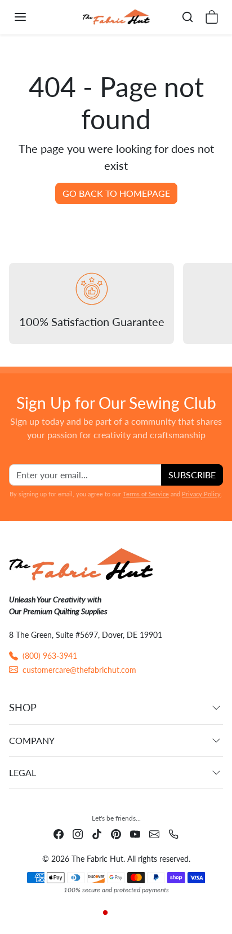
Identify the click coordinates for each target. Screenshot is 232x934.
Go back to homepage (116, 193)
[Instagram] (77, 833)
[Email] (154, 833)
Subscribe (192, 474)
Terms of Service (146, 493)
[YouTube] (135, 833)
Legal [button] (22, 772)
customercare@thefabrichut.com (79, 670)
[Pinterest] (116, 833)
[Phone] (173, 833)
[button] (31, 17)
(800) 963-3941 (50, 655)
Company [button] (32, 740)
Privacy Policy (201, 493)
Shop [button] (23, 707)
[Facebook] (58, 833)
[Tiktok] (96, 833)
